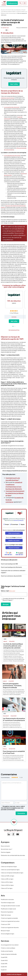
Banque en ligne (5, 930)
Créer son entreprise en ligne (9, 866)
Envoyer (6, 604)
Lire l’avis (14, 316)
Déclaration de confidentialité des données (13, 855)
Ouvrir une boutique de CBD (9, 564)
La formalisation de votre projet (12, 155)
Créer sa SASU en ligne (7, 885)
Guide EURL (4, 957)
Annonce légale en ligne (7, 933)
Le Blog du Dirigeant (4, 3)
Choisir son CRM (5, 924)
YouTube (17, 834)
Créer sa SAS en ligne (7, 882)
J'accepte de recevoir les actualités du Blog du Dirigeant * (13, 599)
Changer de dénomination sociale (10, 905)
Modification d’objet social (8, 908)
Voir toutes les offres (14, 330)
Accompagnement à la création (10, 945)
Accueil (3, 9)
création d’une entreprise (7, 98)
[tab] (12, 326)
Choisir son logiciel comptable (9, 918)
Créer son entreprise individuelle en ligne (12, 872)
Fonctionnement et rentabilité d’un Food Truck (14, 752)
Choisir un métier (21, 11)
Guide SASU (4, 960)
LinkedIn (8, 834)
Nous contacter (5, 846)
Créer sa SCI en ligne (6, 888)
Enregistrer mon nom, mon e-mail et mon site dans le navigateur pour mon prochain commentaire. (13, 807)
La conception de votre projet (11, 107)
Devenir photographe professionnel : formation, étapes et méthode (12, 685)
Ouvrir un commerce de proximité (11, 576)
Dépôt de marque (6, 915)
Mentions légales (5, 852)
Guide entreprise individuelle (9, 954)
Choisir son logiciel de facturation (10, 921)
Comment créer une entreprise (13, 9)
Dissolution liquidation (7, 912)
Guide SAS (4, 966)
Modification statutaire (7, 899)
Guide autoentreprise (7, 951)
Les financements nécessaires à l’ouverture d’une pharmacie (14, 719)
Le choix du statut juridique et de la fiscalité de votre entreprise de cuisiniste (13, 646)
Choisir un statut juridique (8, 948)
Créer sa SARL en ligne (7, 879)
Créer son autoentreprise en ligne (10, 869)
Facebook (13, 834)
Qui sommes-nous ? (6, 849)
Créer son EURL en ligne (7, 876)
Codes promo (12, 3)
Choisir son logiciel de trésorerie (10, 927)
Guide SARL (4, 963)
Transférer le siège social (7, 902)
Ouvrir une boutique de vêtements (11, 567)
